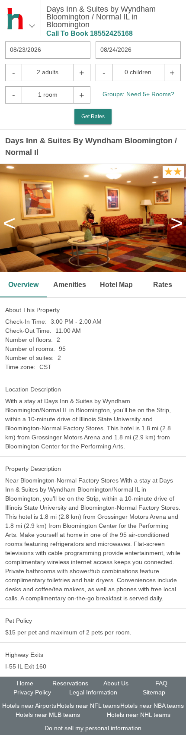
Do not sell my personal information (93, 728)
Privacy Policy (32, 692)
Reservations (70, 683)
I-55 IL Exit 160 (25, 666)
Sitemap (154, 692)
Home (25, 683)
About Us (115, 683)
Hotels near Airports (29, 705)
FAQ (161, 683)
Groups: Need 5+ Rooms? (138, 94)
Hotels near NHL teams (138, 714)
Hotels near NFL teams (88, 705)
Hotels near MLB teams (48, 714)
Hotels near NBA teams (152, 705)
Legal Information (93, 692)
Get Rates (93, 117)
